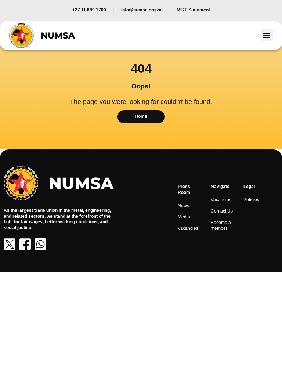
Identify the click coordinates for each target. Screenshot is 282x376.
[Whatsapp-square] (40, 244)
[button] (267, 35)
